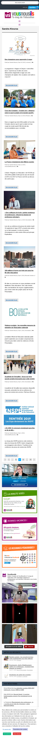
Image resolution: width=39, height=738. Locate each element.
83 (23, 459)
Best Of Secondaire (21, 670)
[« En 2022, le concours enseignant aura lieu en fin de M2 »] (19, 414)
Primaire (28, 115)
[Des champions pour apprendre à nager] (19, 45)
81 (16, 459)
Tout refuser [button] (17, 733)
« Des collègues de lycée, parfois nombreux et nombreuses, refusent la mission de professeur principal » (20, 215)
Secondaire (28, 220)
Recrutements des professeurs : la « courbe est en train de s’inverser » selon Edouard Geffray (18, 703)
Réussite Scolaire (29, 275)
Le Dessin (24, 676)
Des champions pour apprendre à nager (18, 59)
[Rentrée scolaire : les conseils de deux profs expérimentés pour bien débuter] (6, 658)
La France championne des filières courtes (19, 162)
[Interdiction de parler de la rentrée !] (6, 676)
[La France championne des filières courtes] (19, 149)
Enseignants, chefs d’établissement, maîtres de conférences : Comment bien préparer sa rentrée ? (21, 666)
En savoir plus (11, 85)
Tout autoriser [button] (7, 733)
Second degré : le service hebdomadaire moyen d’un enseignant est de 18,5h (18, 696)
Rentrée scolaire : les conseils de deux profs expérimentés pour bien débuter (21, 657)
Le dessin (28, 62)
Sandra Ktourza (13, 62)
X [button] (37, 708)
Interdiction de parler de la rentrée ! (20, 674)
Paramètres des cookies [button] (20, 729)
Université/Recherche (10, 166)
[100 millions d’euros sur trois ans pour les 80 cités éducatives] (19, 257)
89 (30, 459)
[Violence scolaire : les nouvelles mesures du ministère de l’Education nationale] (19, 313)
